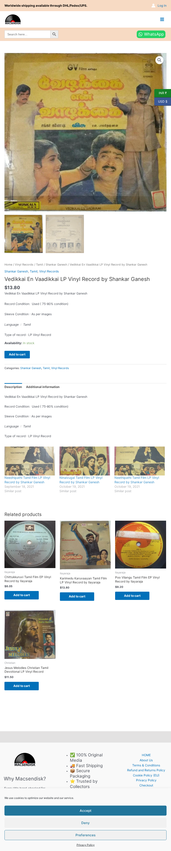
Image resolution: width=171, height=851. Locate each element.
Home (8, 264)
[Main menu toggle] (162, 19)
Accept (86, 810)
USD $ (160, 101)
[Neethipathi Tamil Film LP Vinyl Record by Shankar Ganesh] (139, 461)
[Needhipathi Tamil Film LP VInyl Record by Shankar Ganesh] (29, 461)
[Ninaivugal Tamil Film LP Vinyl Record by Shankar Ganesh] (84, 461)
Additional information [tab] (43, 387)
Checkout (146, 785)
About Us (146, 760)
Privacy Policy (86, 845)
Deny (85, 823)
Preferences (85, 835)
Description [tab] (13, 387)
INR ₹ (160, 93)
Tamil (39, 264)
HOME (146, 755)
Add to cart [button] (21, 595)
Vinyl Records (24, 264)
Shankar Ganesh (56, 264)
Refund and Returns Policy (146, 770)
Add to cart (17, 354)
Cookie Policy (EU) (146, 775)
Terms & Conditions (146, 765)
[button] (159, 60)
